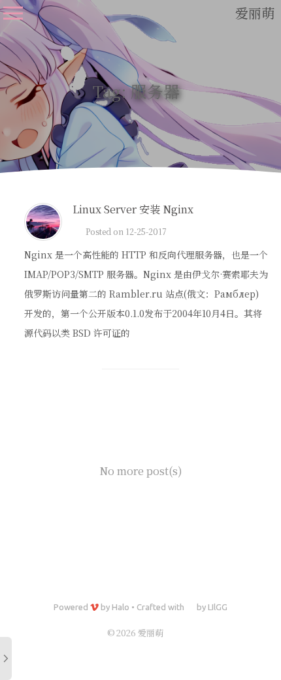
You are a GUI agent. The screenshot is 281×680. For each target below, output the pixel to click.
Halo (120, 606)
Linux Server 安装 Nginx (133, 209)
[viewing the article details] (43, 236)
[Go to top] (258, 618)
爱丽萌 (254, 12)
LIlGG (217, 606)
